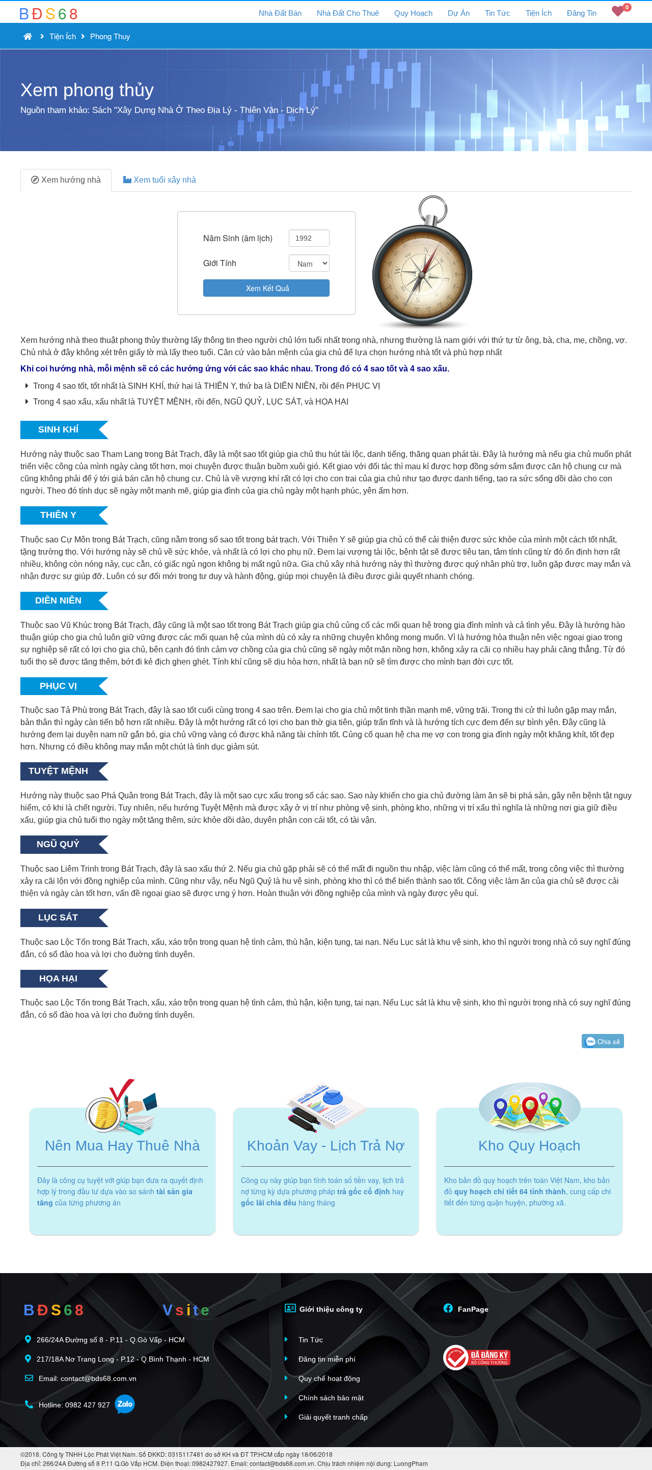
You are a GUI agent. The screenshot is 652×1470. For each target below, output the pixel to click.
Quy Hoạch (413, 13)
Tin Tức (497, 13)
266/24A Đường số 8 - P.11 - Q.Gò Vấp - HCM (111, 1340)
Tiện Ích (539, 13)
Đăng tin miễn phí (326, 1359)
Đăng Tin (581, 13)
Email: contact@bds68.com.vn (87, 1378)
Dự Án (459, 13)
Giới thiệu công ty (330, 1309)
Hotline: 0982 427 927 (73, 1405)
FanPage (472, 1309)
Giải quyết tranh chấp (332, 1417)
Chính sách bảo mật (330, 1398)
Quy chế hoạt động (328, 1378)
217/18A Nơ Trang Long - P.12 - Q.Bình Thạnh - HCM (123, 1359)
